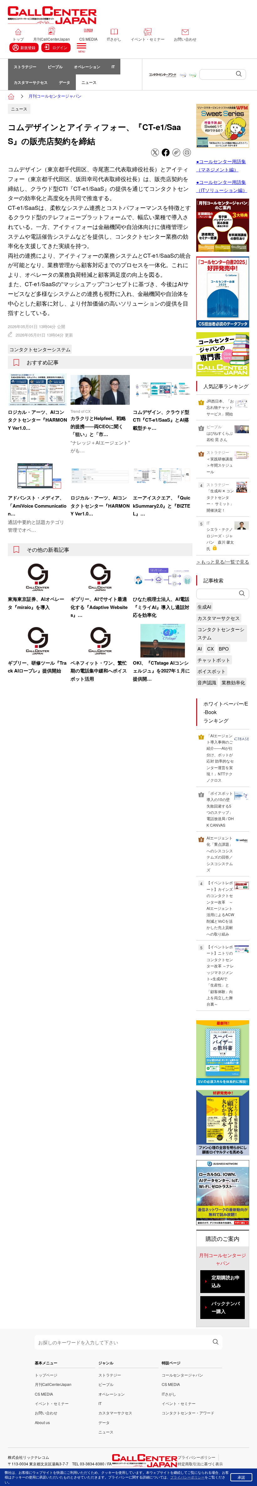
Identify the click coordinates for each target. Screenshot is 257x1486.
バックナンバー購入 (226, 1307)
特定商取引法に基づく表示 (200, 1463)
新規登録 (27, 47)
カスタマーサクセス (31, 82)
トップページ (46, 1374)
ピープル (55, 66)
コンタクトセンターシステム (40, 349)
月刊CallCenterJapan (51, 39)
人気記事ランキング (226, 386)
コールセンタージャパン (182, 1374)
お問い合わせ (185, 39)
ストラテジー (25, 66)
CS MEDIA (88, 39)
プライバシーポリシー (196, 1457)
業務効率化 (233, 682)
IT (113, 66)
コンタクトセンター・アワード (188, 1412)
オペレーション (87, 66)
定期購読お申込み (226, 1281)
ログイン (59, 47)
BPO (224, 648)
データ (64, 82)
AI (199, 648)
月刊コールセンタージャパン (55, 96)
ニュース (89, 82)
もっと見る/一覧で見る (225, 561)
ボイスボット (211, 671)
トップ (18, 39)
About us (42, 1422)
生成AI (204, 606)
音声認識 (206, 682)
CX (210, 648)
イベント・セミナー (148, 39)
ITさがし (114, 39)
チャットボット (213, 660)
